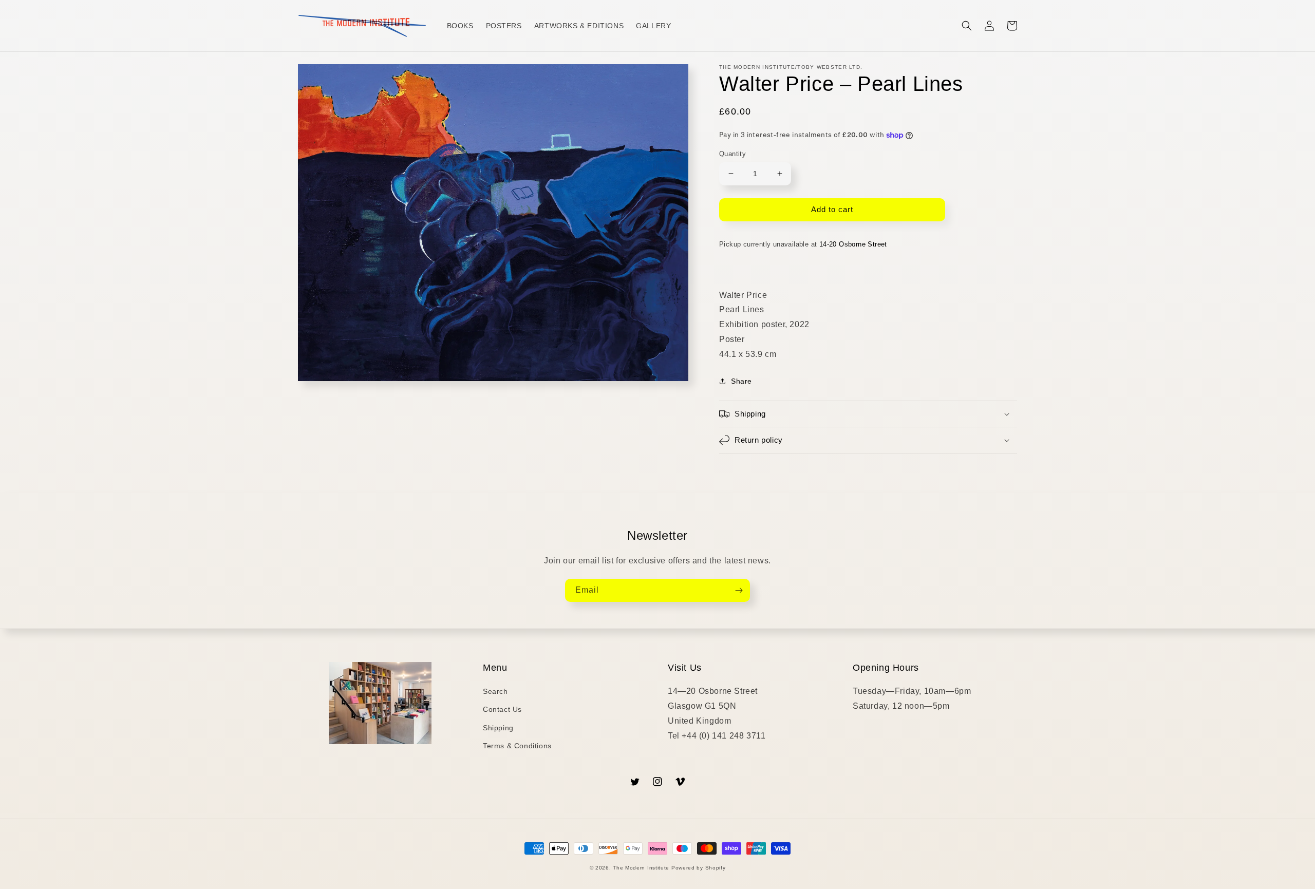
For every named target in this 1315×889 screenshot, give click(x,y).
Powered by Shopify (698, 868)
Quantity (732, 154)
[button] (966, 25)
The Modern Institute (641, 868)
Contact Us (502, 709)
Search (495, 691)
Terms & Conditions (517, 746)
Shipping (498, 728)
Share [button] (741, 381)
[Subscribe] (738, 590)
